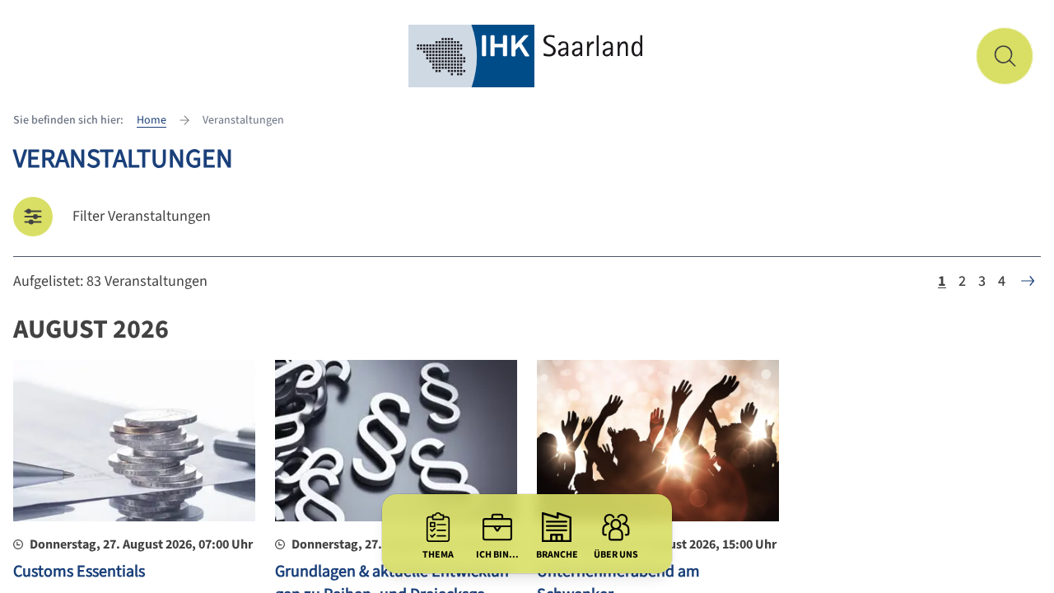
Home (151, 120)
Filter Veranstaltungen (141, 216)
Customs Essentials (79, 571)
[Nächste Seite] (1027, 280)
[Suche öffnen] (1004, 56)
